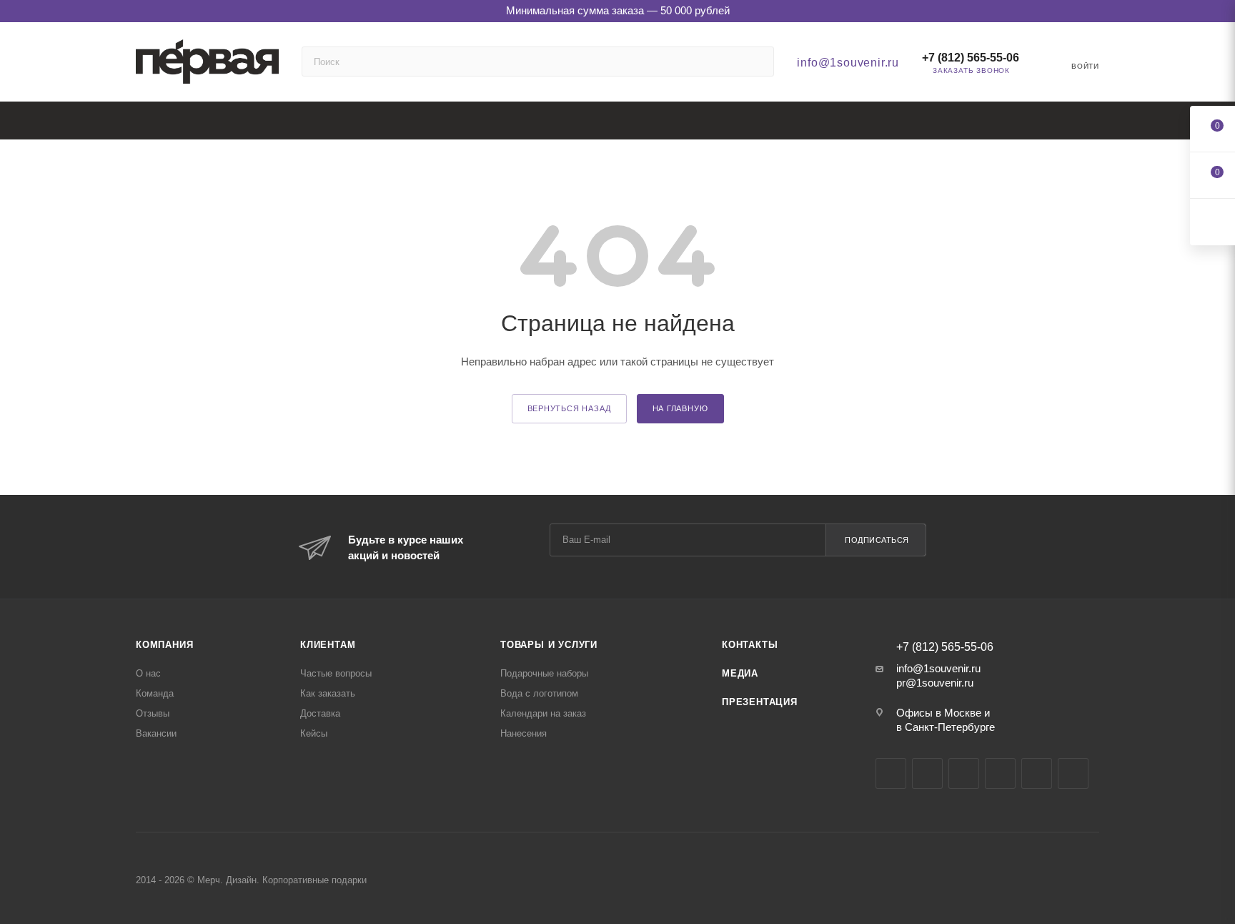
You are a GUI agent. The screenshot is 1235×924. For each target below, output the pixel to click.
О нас (148, 673)
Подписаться (877, 540)
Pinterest (1073, 773)
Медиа (740, 673)
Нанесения (523, 733)
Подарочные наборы (544, 673)
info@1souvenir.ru (848, 62)
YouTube (963, 773)
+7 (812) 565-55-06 (970, 57)
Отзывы (152, 713)
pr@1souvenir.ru (934, 683)
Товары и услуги (548, 644)
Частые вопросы (336, 673)
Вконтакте (891, 773)
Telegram (927, 773)
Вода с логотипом (539, 693)
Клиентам (327, 644)
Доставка (320, 713)
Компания (164, 644)
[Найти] (756, 61)
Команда (155, 693)
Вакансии (156, 733)
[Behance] (1000, 773)
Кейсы (313, 733)
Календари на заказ (543, 713)
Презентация (760, 702)
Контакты (750, 644)
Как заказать (327, 693)
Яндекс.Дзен (1036, 773)
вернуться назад (569, 408)
